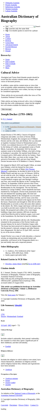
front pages (12, 295)
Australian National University (12, 395)
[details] (18, 305)
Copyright (4, 405)
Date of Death (10, 64)
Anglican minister (11, 378)
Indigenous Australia (12, 7)
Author (7, 66)
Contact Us (34, 405)
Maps (7, 68)
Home (7, 34)
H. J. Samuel (7, 119)
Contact (8, 39)
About (7, 37)
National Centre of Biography (25, 393)
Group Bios (9, 43)
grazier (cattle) (10, 383)
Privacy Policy (24, 405)
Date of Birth (10, 62)
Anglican (8, 370)
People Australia (11, 5)
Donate (8, 51)
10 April (4, 325)
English (8, 346)
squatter (8, 385)
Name (7, 60)
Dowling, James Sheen (13, 264)
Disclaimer (13, 405)
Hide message (6, 109)
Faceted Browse (11, 47)
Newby (3, 316)
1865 (9, 325)
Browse (8, 49)
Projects (8, 41)
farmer (7, 381)
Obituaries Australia (12, 3)
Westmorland (11, 316)
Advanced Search (11, 45)
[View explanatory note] (2, 334)
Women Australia (11, 9)
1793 (2, 314)
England (20, 316)
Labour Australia (11, 11)
